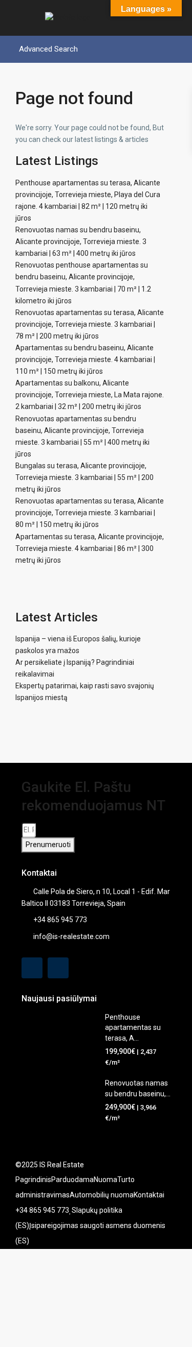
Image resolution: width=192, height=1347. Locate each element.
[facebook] (32, 967)
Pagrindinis (33, 1179)
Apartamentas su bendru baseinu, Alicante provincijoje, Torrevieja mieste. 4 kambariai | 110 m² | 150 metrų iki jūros (85, 359)
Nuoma (105, 1179)
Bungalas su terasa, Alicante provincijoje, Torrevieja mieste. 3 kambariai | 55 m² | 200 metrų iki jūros (84, 477)
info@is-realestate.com (71, 936)
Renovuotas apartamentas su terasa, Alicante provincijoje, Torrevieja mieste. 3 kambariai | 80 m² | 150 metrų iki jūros (89, 512)
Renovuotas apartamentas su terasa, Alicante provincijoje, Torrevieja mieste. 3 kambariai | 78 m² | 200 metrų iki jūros (89, 324)
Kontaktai (149, 1195)
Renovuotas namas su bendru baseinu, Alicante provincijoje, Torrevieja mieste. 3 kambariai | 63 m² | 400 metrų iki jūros (80, 241)
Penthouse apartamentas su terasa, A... (133, 1027)
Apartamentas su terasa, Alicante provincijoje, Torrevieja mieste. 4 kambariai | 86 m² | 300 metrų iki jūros (89, 548)
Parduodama (72, 1179)
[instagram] (58, 967)
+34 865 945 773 (60, 920)
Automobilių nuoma (102, 1195)
